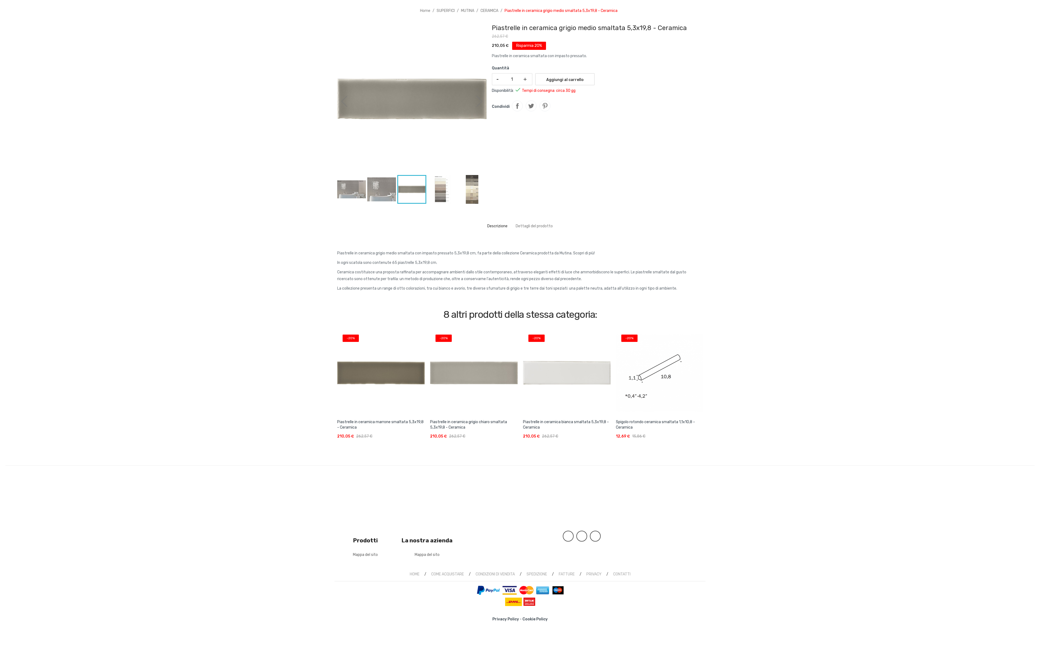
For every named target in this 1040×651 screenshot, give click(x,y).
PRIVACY (594, 574)
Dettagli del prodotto (534, 226)
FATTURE (567, 574)
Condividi (517, 106)
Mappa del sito (365, 554)
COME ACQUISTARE (447, 574)
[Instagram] (595, 536)
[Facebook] (568, 536)
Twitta (531, 106)
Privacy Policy (505, 619)
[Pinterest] (581, 536)
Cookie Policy (535, 619)
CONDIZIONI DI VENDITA (495, 574)
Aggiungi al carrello (565, 79)
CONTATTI (621, 574)
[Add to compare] (420, 440)
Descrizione (497, 226)
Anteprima (381, 370)
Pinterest (545, 106)
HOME (415, 574)
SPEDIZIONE (536, 574)
